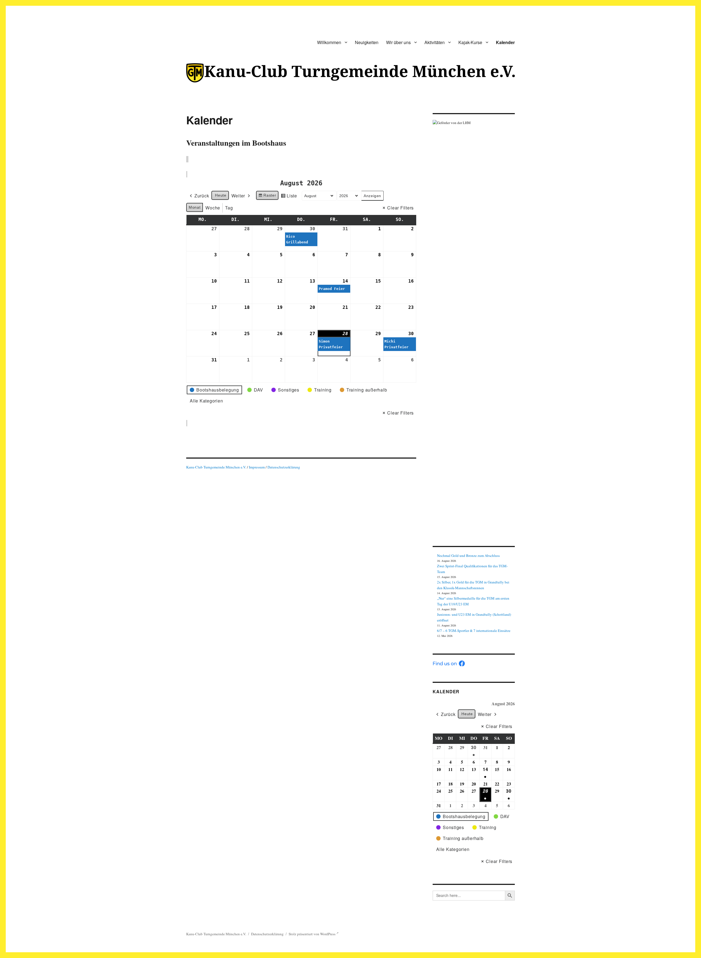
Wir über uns (398, 42)
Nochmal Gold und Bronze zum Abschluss (468, 555)
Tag (229, 208)
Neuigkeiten (366, 42)
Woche (212, 208)
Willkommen (329, 42)
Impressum (257, 467)
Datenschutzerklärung (284, 467)
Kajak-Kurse (470, 42)
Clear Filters (400, 208)
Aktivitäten (434, 42)
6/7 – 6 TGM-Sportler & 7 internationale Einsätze (473, 630)
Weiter (238, 195)
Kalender (505, 42)
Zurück (201, 195)
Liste (289, 196)
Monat (194, 207)
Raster (267, 196)
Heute (220, 195)
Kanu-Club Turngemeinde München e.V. (216, 467)
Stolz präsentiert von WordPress (312, 933)
